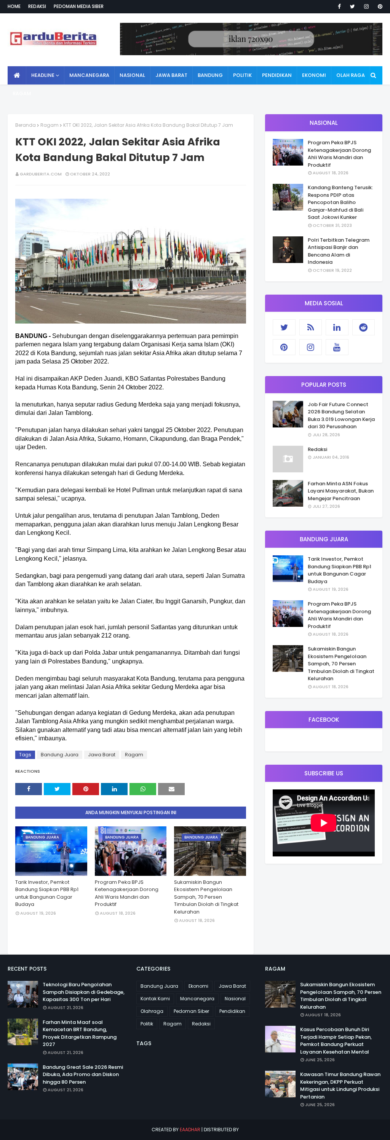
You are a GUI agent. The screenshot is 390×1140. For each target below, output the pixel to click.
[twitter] (352, 6)
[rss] (310, 327)
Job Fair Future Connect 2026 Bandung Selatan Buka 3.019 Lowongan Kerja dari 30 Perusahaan (341, 415)
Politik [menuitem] (242, 75)
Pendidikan (232, 1011)
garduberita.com (41, 174)
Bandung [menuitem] (210, 75)
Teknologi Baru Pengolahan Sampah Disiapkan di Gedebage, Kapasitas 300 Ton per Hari (84, 992)
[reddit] (363, 327)
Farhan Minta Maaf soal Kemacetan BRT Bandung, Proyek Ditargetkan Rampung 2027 (80, 1033)
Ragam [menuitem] (22, 93)
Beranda (25, 125)
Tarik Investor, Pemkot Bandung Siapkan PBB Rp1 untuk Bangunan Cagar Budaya (46, 893)
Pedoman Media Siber (79, 6)
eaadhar (190, 1129)
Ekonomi (198, 986)
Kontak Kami (155, 998)
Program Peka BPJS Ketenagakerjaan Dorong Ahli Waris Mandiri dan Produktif (126, 893)
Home (14, 6)
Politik (147, 1023)
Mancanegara (197, 998)
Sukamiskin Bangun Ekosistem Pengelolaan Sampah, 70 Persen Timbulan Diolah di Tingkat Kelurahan (206, 897)
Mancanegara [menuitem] (89, 75)
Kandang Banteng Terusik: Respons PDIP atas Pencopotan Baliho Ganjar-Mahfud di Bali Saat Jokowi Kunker (340, 202)
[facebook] (339, 6)
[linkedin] (337, 327)
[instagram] (366, 6)
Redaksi (37, 6)
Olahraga (152, 1011)
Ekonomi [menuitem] (314, 75)
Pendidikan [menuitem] (277, 75)
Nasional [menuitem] (132, 75)
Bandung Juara (59, 754)
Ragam (49, 125)
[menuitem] (17, 75)
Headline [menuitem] (42, 75)
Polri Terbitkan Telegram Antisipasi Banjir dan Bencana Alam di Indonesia (338, 251)
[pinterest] (378, 6)
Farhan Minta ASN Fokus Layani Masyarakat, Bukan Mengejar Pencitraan (341, 491)
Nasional (235, 998)
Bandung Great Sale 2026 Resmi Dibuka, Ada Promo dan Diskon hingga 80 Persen (83, 1074)
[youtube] (337, 347)
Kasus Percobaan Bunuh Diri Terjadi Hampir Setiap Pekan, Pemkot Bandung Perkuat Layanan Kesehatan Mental (336, 1040)
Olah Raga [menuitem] (350, 75)
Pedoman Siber (191, 1011)
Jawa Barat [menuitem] (171, 75)
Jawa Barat (101, 754)
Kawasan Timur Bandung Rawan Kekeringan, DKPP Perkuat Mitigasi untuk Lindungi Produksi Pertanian (340, 1085)
